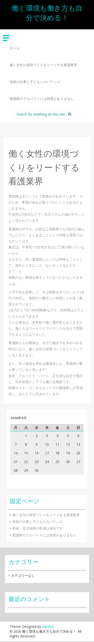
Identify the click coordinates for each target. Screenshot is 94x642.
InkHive (47, 626)
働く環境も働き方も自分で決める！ (47, 12)
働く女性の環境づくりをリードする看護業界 (43, 65)
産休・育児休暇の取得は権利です (37, 528)
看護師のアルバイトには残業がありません (42, 98)
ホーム (15, 48)
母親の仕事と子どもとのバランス (35, 81)
